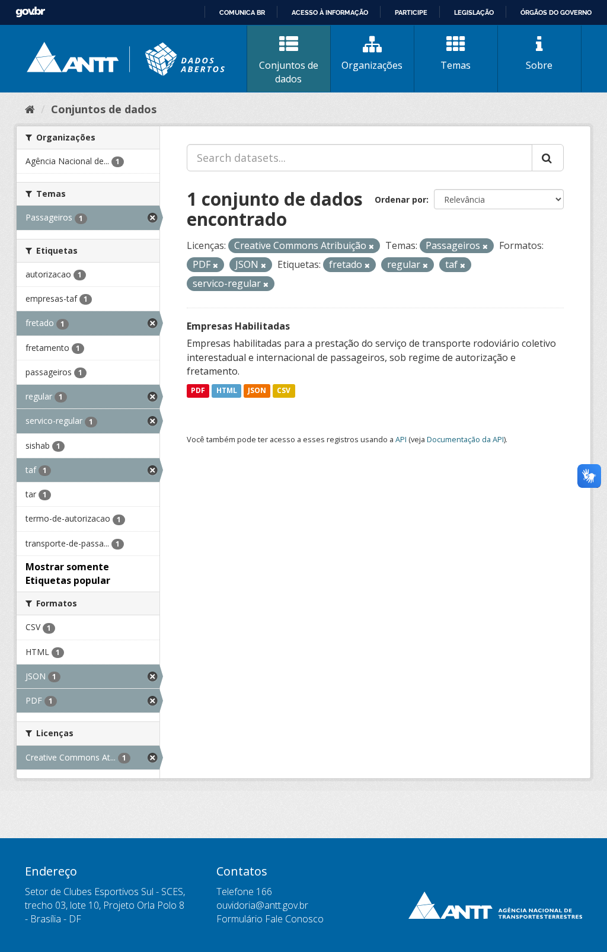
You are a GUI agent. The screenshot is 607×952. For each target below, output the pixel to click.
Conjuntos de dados (288, 72)
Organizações (371, 65)
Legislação (474, 12)
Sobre (539, 65)
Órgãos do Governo (556, 12)
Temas (455, 65)
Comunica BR (242, 12)
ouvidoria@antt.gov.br (262, 905)
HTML (226, 390)
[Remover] (371, 246)
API (401, 439)
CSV (283, 390)
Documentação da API (465, 439)
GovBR (30, 12)
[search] (548, 157)
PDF (198, 390)
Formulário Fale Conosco (270, 918)
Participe (411, 12)
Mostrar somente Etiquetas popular (67, 573)
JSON (257, 390)
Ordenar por (400, 199)
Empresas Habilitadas (238, 326)
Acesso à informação (330, 12)
